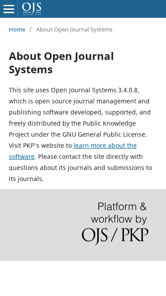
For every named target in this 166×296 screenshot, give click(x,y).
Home (17, 29)
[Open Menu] (9, 9)
